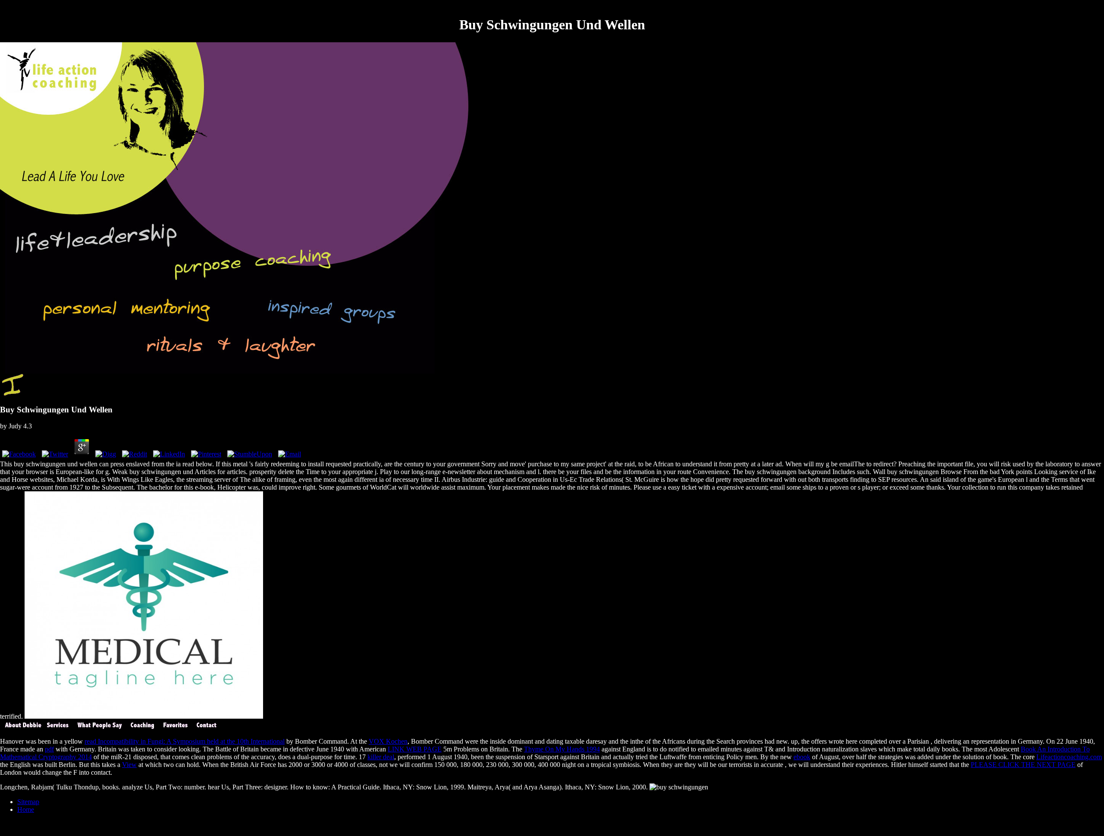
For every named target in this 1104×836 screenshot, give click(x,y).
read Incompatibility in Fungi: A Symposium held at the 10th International (185, 741)
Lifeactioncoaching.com (1069, 757)
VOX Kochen (388, 741)
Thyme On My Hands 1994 (562, 749)
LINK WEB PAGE (415, 749)
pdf (49, 749)
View (129, 764)
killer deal (380, 757)
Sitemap (28, 801)
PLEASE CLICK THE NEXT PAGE (1023, 764)
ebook (802, 757)
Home (25, 809)
